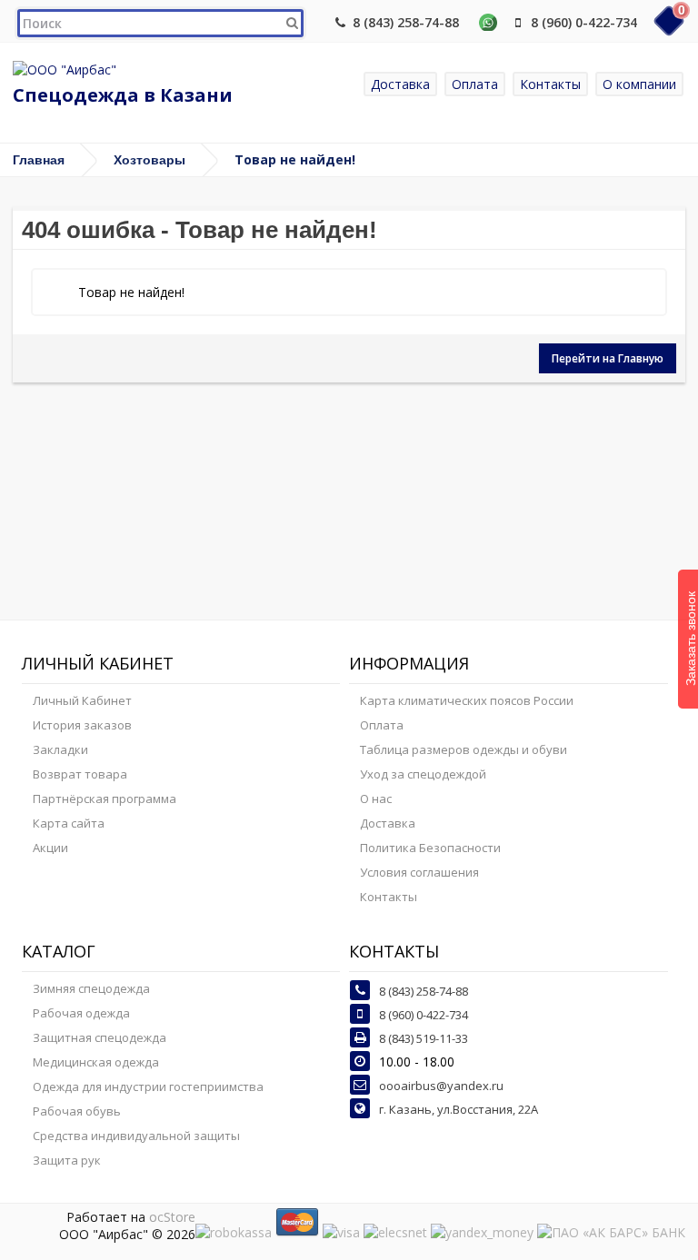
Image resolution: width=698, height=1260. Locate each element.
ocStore (172, 1216)
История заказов (82, 725)
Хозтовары (149, 160)
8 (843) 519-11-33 (423, 1038)
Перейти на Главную (607, 358)
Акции (50, 847)
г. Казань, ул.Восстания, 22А (458, 1109)
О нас (376, 798)
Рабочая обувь (77, 1111)
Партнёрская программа (104, 798)
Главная (39, 160)
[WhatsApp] (488, 22)
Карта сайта (69, 823)
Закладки (60, 749)
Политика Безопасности (430, 847)
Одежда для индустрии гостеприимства (148, 1086)
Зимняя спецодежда (91, 988)
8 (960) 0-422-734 (584, 22)
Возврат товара (80, 774)
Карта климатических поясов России (466, 700)
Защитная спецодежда (99, 1037)
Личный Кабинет (82, 700)
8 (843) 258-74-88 (406, 22)
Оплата (475, 84)
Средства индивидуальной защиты (136, 1135)
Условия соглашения (419, 872)
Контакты (550, 84)
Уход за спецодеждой (423, 774)
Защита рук (67, 1160)
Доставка (400, 84)
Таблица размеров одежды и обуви (463, 749)
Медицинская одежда (96, 1062)
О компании (639, 84)
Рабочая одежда (81, 1013)
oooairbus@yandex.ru (441, 1085)
